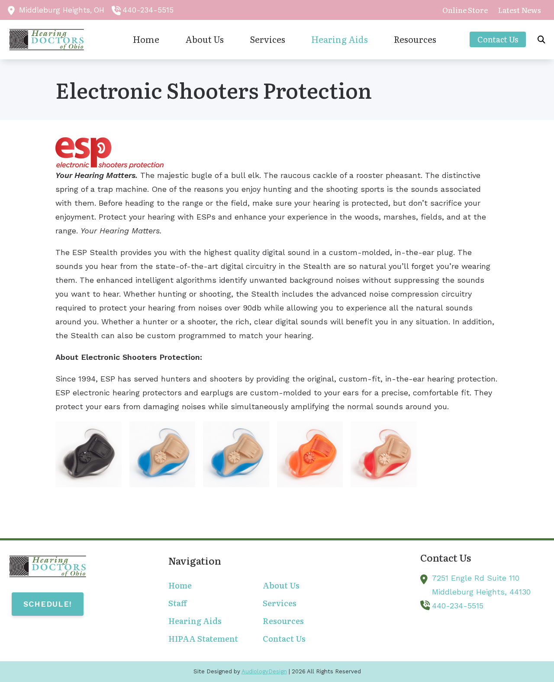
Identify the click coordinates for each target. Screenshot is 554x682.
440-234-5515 (148, 10)
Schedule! (47, 603)
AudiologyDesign (264, 671)
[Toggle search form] (541, 39)
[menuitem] (465, 10)
